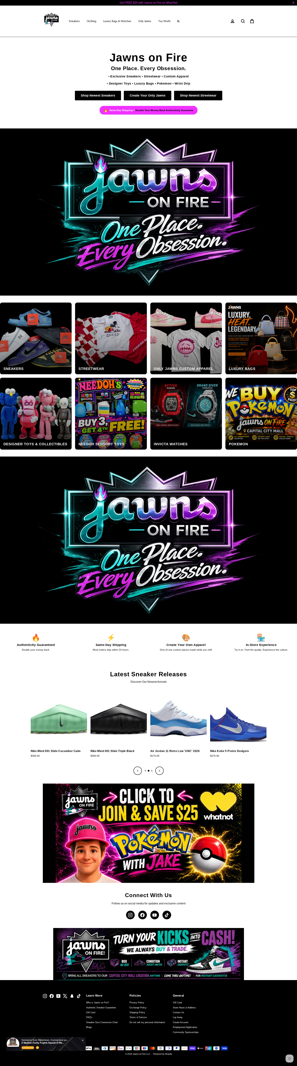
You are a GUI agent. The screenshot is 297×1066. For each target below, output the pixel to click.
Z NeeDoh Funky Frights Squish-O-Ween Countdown (43, 1042)
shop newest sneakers (98, 95)
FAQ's (89, 1017)
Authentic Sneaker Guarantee (101, 1007)
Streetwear (152, 76)
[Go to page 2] (148, 771)
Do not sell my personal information (147, 1022)
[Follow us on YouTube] (154, 915)
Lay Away (178, 1017)
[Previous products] (138, 771)
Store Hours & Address (184, 1007)
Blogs (89, 1027)
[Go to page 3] (152, 771)
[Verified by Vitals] (37, 1047)
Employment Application (185, 1027)
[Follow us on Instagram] (130, 915)
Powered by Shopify (162, 1054)
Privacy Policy (137, 1002)
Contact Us (178, 1012)
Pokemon (164, 83)
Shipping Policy (137, 1012)
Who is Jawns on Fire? (97, 1002)
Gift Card (90, 1012)
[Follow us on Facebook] (142, 915)
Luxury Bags (144, 83)
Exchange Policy (138, 1007)
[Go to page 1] (145, 771)
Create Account (180, 1022)
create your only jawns (147, 95)
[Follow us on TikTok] (166, 915)
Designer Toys (120, 83)
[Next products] (159, 771)
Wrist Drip (182, 83)
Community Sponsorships (186, 1032)
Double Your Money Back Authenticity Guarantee (164, 110)
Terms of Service (138, 1017)
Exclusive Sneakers (125, 76)
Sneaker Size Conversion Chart (102, 1022)
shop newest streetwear (198, 95)
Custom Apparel (176, 76)
